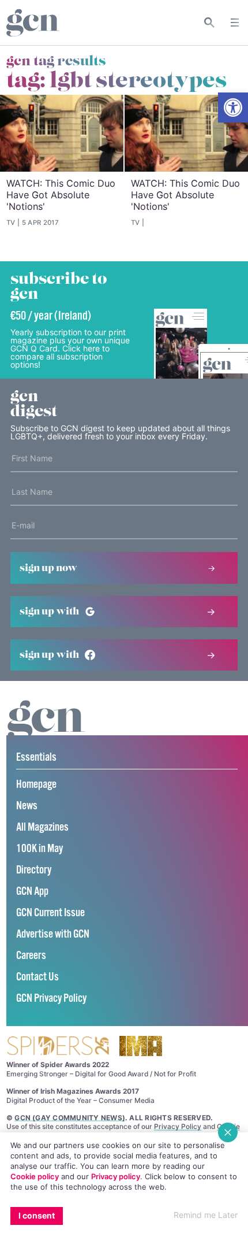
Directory (33, 870)
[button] (233, 107)
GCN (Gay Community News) (69, 1117)
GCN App (32, 891)
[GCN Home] (32, 23)
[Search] (209, 22)
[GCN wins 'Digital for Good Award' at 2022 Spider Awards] (57, 1046)
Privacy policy (115, 1176)
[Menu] (234, 22)
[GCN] (46, 731)
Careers (31, 956)
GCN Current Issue (50, 913)
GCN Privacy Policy (51, 998)
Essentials (36, 757)
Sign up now (48, 568)
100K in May (39, 849)
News (26, 806)
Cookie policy (34, 1176)
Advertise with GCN (52, 934)
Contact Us (37, 977)
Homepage (36, 784)
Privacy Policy (177, 1126)
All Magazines (42, 827)
